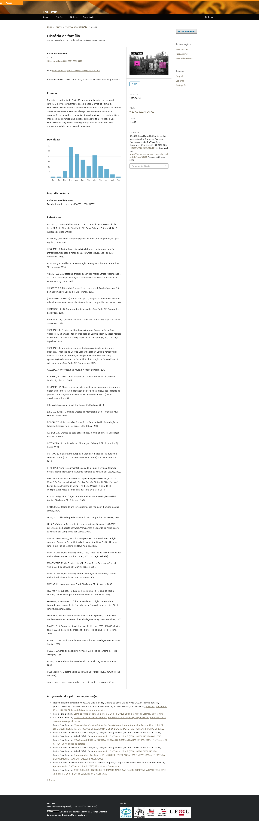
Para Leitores (182, 49)
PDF (136, 83)
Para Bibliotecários (184, 58)
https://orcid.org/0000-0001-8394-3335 (64, 61)
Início (49, 26)
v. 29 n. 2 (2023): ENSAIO (76, 26)
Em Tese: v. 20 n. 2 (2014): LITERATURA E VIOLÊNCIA (80, 773)
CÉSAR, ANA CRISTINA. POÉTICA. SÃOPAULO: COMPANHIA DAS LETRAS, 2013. (113, 740)
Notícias (74, 17)
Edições (60, 17)
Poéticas (150, 706)
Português (181, 85)
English (179, 76)
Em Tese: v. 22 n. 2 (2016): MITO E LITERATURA (133, 751)
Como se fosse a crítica (85, 713)
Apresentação (101, 736)
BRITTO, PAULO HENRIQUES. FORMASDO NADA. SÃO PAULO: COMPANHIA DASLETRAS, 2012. (120, 770)
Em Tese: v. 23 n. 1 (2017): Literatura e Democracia (94, 766)
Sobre (46, 17)
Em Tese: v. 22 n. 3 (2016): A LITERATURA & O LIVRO (136, 736)
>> (53, 780)
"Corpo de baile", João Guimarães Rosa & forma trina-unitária (105, 725)
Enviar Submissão (186, 31)
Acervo (59, 26)
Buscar (210, 17)
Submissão (88, 17)
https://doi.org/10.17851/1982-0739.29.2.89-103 (76, 70)
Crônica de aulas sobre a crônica (90, 717)
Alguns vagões (81, 755)
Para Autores (182, 53)
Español (180, 80)
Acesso (9, 2)
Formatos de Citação (141, 166)
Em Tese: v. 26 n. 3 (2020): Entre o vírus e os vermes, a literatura (130, 713)
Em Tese (50, 11)
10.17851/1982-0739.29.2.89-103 (144, 148)
